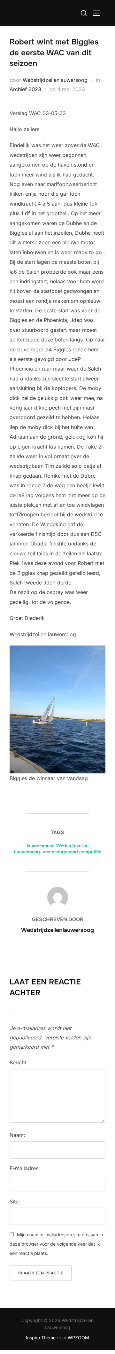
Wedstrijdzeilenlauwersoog (55, 80)
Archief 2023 (25, 89)
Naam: (17, 1135)
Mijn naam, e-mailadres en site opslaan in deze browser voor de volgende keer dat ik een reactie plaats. (56, 1244)
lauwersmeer (40, 846)
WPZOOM (78, 1337)
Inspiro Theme (41, 1337)
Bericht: (19, 1062)
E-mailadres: (25, 1168)
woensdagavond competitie (72, 852)
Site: (15, 1201)
